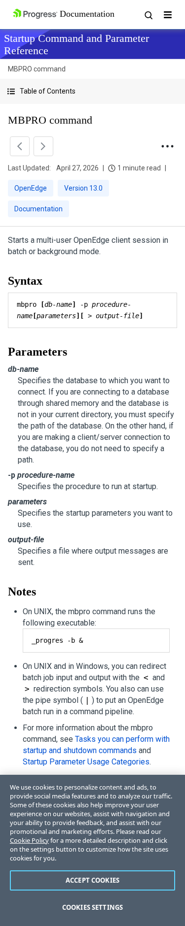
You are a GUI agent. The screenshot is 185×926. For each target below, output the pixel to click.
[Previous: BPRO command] (20, 146)
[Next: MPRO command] (43, 146)
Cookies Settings (92, 907)
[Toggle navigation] (167, 14)
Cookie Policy (29, 840)
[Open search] (148, 14)
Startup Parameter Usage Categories (86, 761)
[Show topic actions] (167, 146)
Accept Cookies (92, 880)
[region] (92, 850)
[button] (92, 91)
